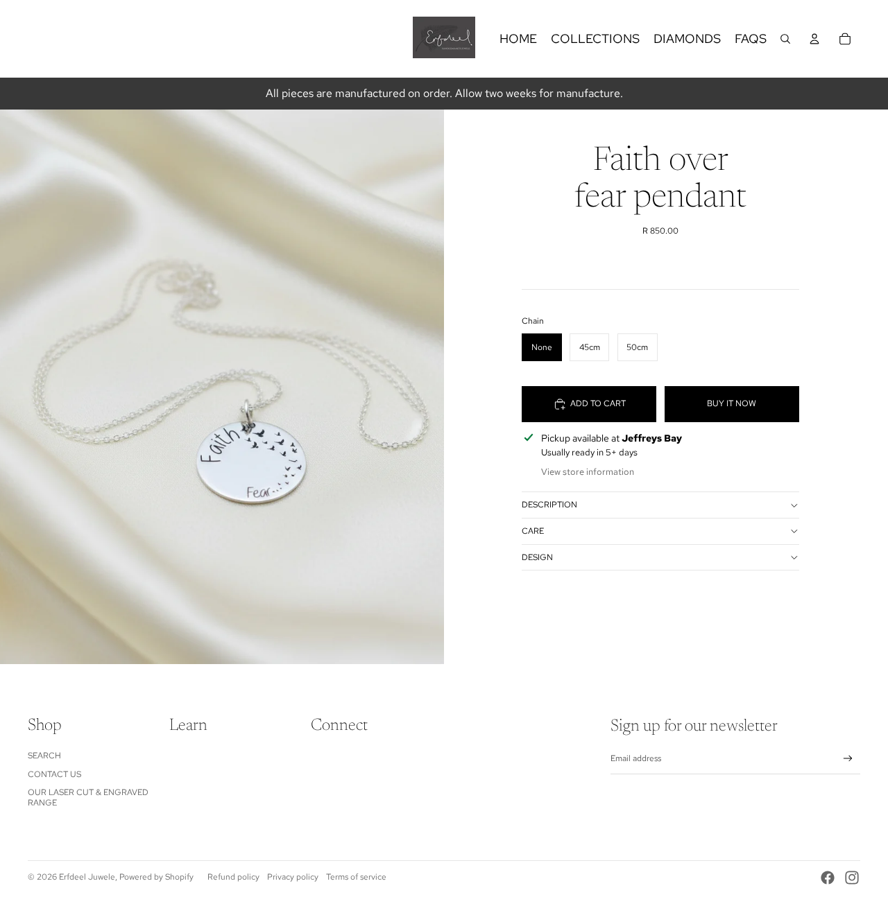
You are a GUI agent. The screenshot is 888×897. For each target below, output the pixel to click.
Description (549, 505)
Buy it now (731, 404)
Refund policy (233, 876)
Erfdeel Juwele (87, 876)
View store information (587, 472)
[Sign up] (848, 759)
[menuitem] (518, 39)
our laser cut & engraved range (88, 797)
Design (537, 557)
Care (533, 531)
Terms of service (356, 876)
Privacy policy (292, 876)
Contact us (54, 774)
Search (44, 755)
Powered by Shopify (156, 876)
